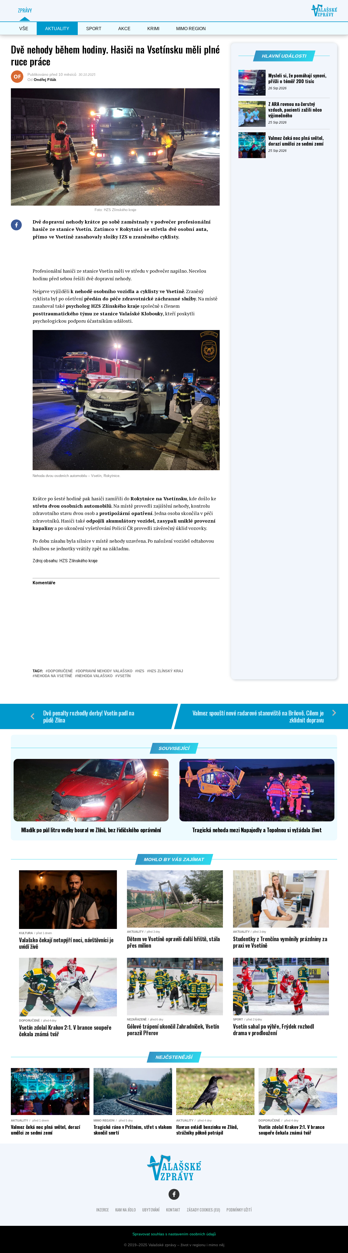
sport (93, 28)
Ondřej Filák (45, 79)
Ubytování (151, 1210)
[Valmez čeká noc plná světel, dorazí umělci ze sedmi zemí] (253, 145)
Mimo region (191, 28)
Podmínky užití (239, 1210)
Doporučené (60, 671)
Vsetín (123, 676)
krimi (153, 28)
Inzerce (102, 1210)
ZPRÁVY (25, 10)
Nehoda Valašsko (95, 676)
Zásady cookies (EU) (203, 1210)
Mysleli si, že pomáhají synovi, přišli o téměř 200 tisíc (297, 78)
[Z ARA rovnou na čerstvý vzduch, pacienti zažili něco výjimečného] (253, 114)
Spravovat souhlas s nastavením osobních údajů (174, 1234)
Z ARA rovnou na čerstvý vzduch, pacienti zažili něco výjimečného (295, 110)
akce (124, 28)
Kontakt (173, 1210)
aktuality (57, 28)
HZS (140, 671)
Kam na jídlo (125, 1210)
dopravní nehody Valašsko (105, 671)
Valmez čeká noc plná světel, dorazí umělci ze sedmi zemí (296, 140)
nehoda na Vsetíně (53, 676)
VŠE (23, 28)
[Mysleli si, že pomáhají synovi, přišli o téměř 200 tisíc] (253, 82)
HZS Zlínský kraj (166, 671)
